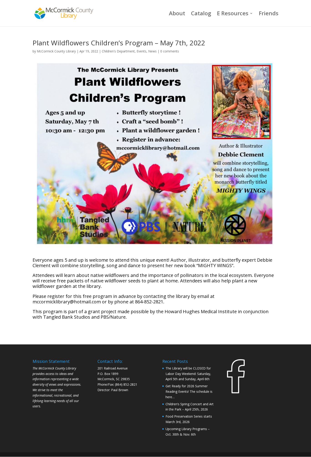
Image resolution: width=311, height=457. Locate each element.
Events (141, 51)
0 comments (169, 51)
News (152, 51)
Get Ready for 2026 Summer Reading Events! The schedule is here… (189, 391)
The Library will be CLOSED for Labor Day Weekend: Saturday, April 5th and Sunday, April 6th (188, 373)
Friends (268, 14)
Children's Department (118, 51)
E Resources (232, 14)
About (177, 14)
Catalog (201, 14)
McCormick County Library (56, 51)
